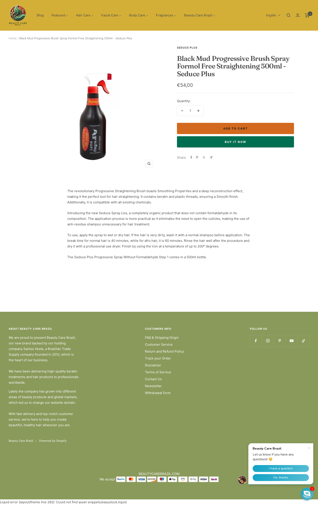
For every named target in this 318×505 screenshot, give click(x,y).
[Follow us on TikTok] (303, 341)
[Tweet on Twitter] (204, 157)
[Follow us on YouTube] (291, 341)
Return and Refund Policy (164, 351)
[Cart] (307, 15)
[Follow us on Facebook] (256, 341)
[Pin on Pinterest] (197, 157)
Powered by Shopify (52, 440)
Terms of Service (158, 372)
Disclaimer (153, 365)
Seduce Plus (187, 47)
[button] (307, 494)
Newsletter (153, 386)
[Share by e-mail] (211, 157)
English (271, 15)
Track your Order (158, 358)
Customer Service (159, 344)
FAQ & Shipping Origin (162, 338)
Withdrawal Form (158, 393)
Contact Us (153, 379)
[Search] (289, 15)
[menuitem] (40, 15)
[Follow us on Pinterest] (280, 341)
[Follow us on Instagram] (268, 341)
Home (13, 38)
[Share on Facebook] (191, 157)
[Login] (298, 15)
